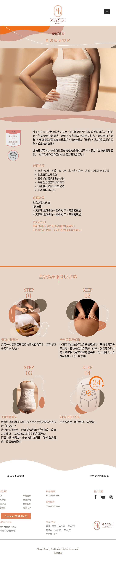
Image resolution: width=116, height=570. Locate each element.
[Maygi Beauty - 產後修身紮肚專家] (58, 14)
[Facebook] (95, 497)
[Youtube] (103, 497)
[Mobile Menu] (107, 11)
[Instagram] (111, 497)
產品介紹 (27, 499)
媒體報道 (27, 503)
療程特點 (27, 495)
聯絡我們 (27, 507)
